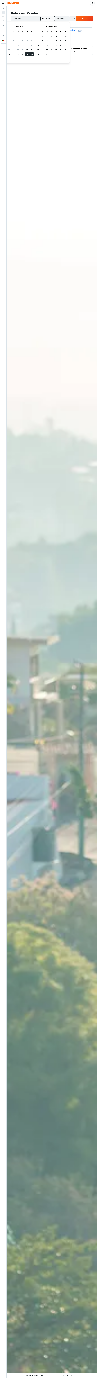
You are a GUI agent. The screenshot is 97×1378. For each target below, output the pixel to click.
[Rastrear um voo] (3, 30)
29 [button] (27, 54)
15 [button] (27, 45)
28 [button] (22, 54)
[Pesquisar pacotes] (3, 21)
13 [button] (18, 45)
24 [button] (51, 50)
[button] (3, 3)
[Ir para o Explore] (3, 26)
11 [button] (9, 45)
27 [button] (18, 54)
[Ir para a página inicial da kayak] (13, 3)
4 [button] (56, 36)
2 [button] (31, 36)
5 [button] (13, 41)
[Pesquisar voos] (3, 9)
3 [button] (51, 36)
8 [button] (27, 41)
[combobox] (27, 18)
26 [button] (13, 54)
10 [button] (51, 41)
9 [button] (31, 41)
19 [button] (13, 50)
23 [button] (32, 50)
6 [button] (18, 41)
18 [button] (9, 50)
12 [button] (13, 45)
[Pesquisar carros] (3, 17)
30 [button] (32, 54)
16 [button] (31, 45)
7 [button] (22, 41)
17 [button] (51, 45)
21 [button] (22, 50)
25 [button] (9, 54)
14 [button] (22, 45)
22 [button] (27, 50)
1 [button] (42, 36)
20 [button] (18, 50)
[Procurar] (3, 13)
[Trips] (3, 35)
